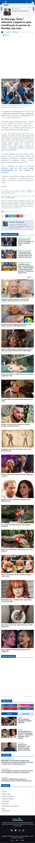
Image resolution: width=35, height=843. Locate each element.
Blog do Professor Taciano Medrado (20, 836)
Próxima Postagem (28, 696)
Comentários (25, 713)
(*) (18, 789)
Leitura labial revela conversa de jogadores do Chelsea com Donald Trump (25, 242)
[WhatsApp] (8, 35)
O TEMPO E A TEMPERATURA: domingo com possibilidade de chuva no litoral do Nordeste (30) (16, 780)
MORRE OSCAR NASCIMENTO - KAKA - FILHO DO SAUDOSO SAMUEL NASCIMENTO (24, 747)
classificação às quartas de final (13, 113)
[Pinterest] (18, 216)
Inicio (12, 840)
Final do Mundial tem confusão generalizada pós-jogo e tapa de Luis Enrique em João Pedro (25, 254)
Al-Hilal (15, 111)
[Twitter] (6, 35)
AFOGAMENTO (18, 801)
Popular (9, 713)
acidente (18, 791)
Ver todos (31, 234)
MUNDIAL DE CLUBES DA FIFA (11, 211)
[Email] (21, 216)
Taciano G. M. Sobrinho (16, 222)
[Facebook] (3, 35)
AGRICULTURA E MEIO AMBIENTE (18, 806)
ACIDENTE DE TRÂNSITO (18, 799)
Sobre (16, 840)
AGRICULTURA (18, 803)
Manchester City (26, 115)
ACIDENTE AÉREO (18, 794)
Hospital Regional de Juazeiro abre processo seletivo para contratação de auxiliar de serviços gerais (17, 771)
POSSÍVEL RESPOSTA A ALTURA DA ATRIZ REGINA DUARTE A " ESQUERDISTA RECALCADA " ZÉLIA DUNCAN (25, 735)
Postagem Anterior (7, 696)
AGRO (18, 808)
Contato (22, 840)
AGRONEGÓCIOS (18, 811)
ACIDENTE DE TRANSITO (18, 796)
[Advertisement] (17, 57)
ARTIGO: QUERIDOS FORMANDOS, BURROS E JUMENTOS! (25, 720)
